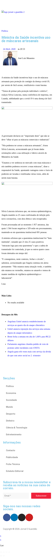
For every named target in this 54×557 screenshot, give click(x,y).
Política (5, 31)
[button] (27, 4)
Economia (11, 393)
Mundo (9, 407)
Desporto (10, 414)
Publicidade (12, 457)
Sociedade (11, 400)
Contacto (10, 450)
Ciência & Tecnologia (16, 427)
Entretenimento (13, 434)
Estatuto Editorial (14, 471)
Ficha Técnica (13, 464)
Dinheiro (10, 421)
